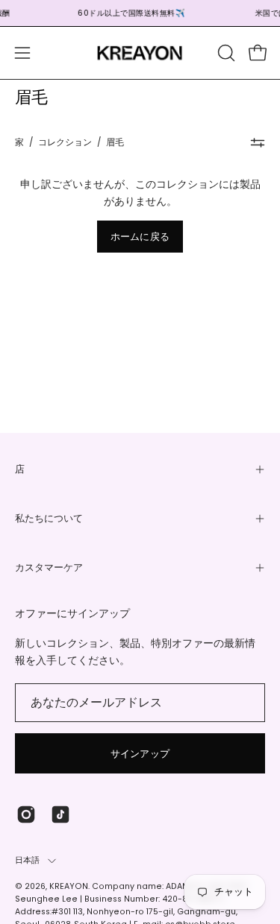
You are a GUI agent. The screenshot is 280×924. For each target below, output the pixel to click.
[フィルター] (258, 143)
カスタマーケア (49, 567)
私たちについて (49, 518)
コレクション (65, 142)
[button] (224, 52)
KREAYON (68, 886)
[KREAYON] (140, 53)
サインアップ (140, 753)
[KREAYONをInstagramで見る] (26, 814)
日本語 (27, 860)
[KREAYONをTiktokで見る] (60, 814)
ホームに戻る (140, 236)
